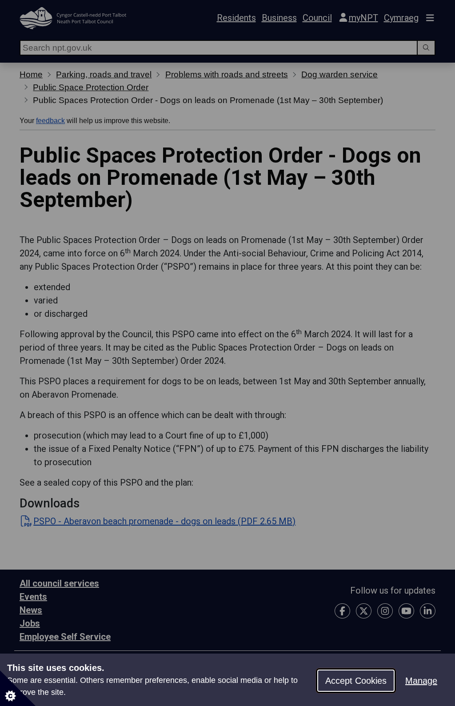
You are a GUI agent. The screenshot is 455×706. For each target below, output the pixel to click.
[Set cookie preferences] (18, 688)
